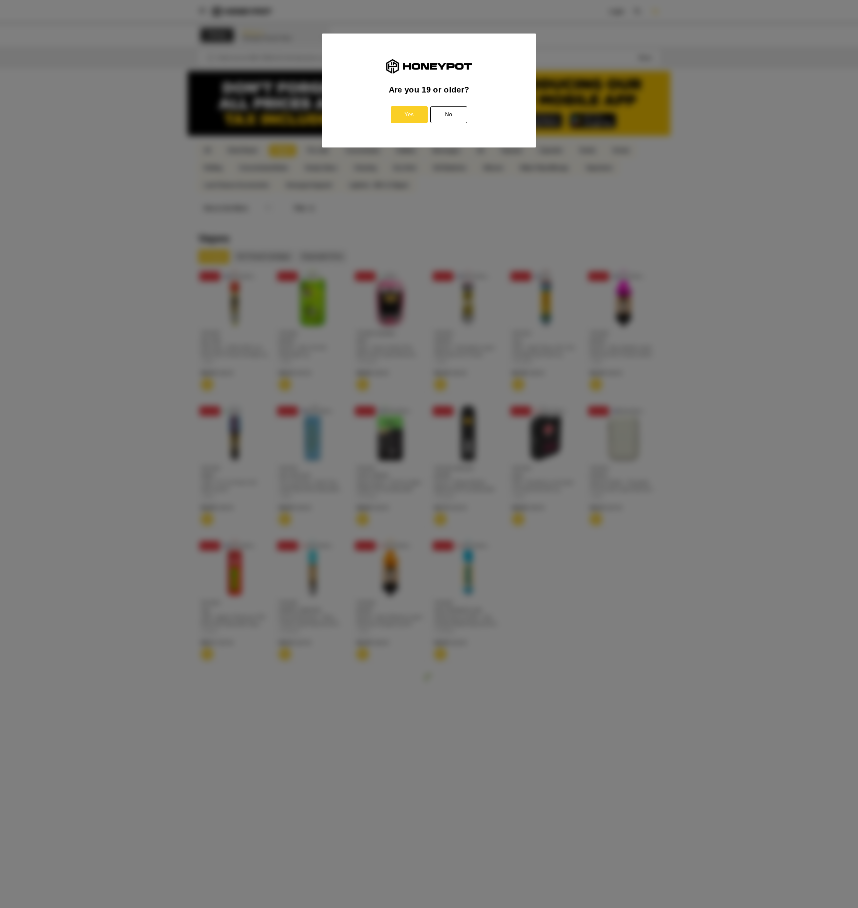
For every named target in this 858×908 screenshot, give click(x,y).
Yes (409, 114)
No (448, 114)
